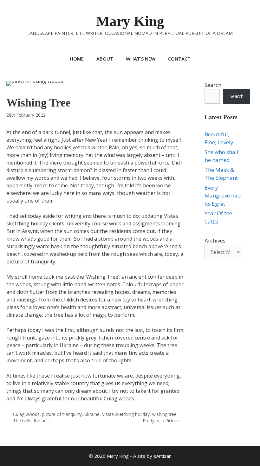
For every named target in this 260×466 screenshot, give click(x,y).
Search (213, 84)
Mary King (130, 21)
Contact (179, 58)
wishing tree (164, 414)
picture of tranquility (62, 414)
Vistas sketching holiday (126, 414)
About (104, 58)
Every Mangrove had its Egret (223, 195)
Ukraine (92, 414)
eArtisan (162, 456)
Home (77, 58)
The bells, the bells (32, 420)
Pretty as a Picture (161, 420)
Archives (215, 240)
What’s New (140, 58)
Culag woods (26, 414)
